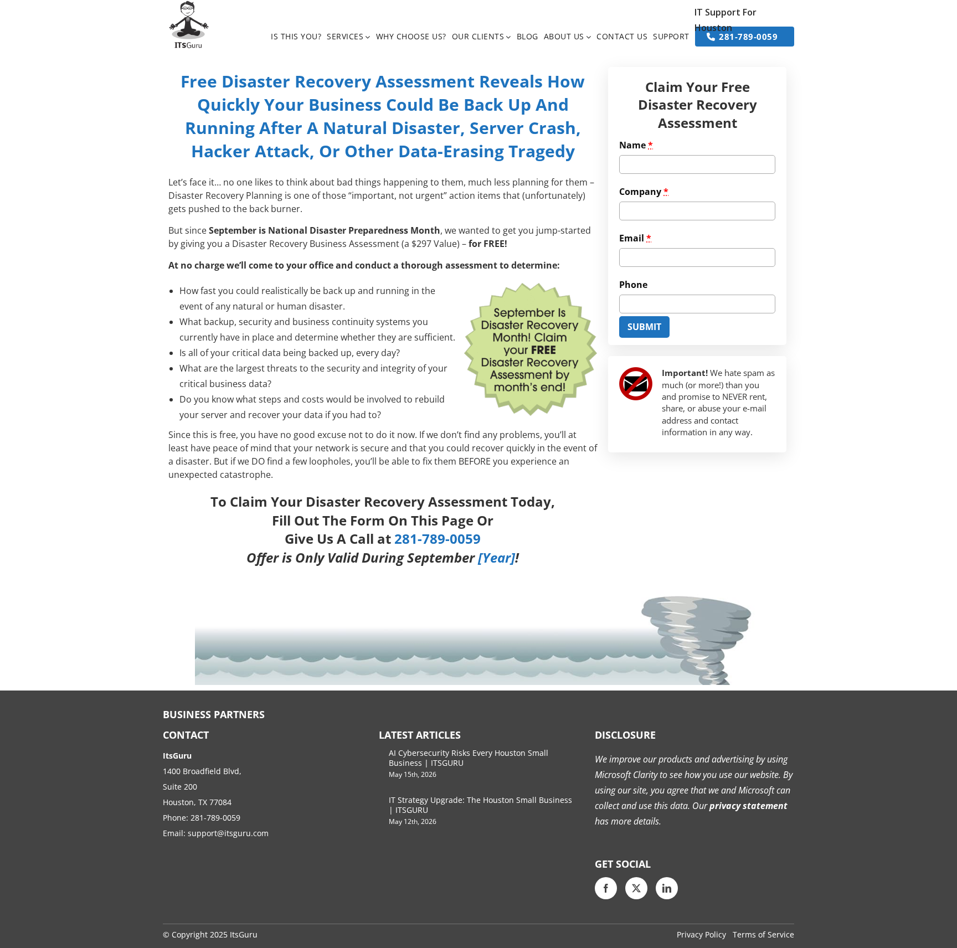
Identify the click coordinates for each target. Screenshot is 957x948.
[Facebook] (606, 888)
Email (635, 238)
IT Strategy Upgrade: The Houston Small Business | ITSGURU (480, 805)
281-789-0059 (215, 817)
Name (636, 145)
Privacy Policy (701, 934)
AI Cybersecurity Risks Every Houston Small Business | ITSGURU (468, 758)
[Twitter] (636, 888)
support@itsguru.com (228, 833)
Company (643, 192)
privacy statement (747, 806)
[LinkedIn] (667, 888)
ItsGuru (244, 934)
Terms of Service (763, 934)
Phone (633, 285)
